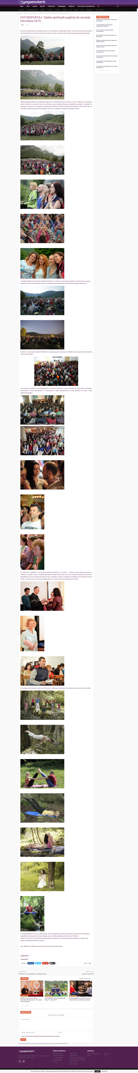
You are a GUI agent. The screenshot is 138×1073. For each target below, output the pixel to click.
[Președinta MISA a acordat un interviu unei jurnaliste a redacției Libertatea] (80, 989)
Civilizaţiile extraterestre (86, 6)
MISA (70, 9)
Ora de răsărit (89, 9)
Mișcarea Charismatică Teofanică (77, 1057)
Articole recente (100, 9)
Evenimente (57, 9)
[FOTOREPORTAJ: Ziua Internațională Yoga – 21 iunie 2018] (56, 989)
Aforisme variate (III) (88, 974)
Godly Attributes (59, 1057)
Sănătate (71, 6)
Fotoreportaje (24, 995)
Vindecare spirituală (57, 1059)
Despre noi (50, 9)
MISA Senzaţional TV (57, 1053)
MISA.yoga (55, 1062)
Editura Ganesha (73, 1061)
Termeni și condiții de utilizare (94, 1053)
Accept (97, 1071)
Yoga (27, 6)
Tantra (35, 6)
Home (21, 6)
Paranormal (62, 6)
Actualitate (21, 9)
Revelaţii (65, 9)
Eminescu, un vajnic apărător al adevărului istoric (33, 974)
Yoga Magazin (73, 1053)
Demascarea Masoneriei (32, 9)
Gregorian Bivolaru (74, 1055)
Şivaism (42, 6)
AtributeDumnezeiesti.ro (58, 1055)
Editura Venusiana (74, 1064)
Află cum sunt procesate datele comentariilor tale (56, 1043)
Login (82, 9)
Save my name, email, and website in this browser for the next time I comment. (40, 1036)
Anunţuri (43, 9)
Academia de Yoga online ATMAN (77, 1059)
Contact (76, 9)
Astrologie (51, 6)
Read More (104, 1071)
